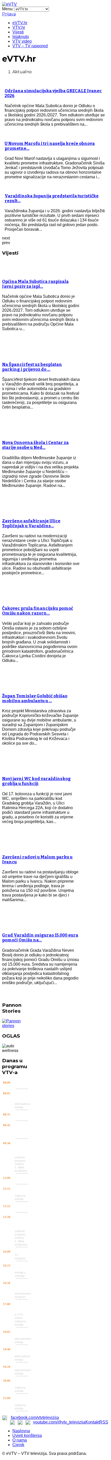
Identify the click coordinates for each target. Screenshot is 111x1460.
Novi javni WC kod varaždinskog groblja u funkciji (36, 781)
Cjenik (18, 1445)
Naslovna (21, 1431)
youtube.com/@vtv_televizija (59, 1422)
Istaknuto (20, 36)
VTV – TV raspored (30, 46)
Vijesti (18, 32)
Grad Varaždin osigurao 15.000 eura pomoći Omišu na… (40, 937)
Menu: (8, 9)
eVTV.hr (19, 23)
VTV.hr (18, 27)
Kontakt (92, 1422)
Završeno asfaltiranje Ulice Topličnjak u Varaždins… (31, 523)
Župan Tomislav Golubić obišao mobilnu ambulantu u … (34, 698)
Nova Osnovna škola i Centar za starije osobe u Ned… (35, 445)
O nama (19, 1440)
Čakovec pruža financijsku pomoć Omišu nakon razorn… (37, 611)
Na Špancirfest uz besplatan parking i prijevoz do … (32, 367)
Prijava (9, 14)
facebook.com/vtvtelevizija (35, 1417)
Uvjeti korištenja (27, 1435)
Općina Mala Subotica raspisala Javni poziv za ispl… (35, 284)
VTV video (22, 41)
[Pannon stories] (16, 1025)
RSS (103, 1422)
